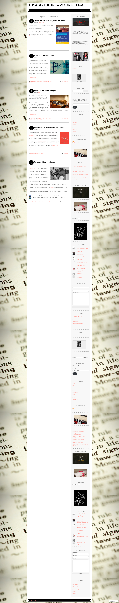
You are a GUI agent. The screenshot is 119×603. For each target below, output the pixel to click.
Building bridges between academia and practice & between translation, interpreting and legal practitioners (56, 10)
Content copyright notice (77, 316)
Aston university (33, 118)
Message (76, 292)
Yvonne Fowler (39, 119)
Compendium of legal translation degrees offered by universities (82, 270)
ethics (45, 81)
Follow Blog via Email (80, 97)
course (43, 118)
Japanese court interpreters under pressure (45, 162)
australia (32, 46)
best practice (36, 46)
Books (39, 129)
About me (74, 326)
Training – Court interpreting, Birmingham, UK (46, 91)
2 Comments (66, 153)
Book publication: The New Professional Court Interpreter (49, 127)
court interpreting (49, 46)
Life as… (74, 124)
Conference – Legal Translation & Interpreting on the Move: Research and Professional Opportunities (80, 174)
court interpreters (42, 46)
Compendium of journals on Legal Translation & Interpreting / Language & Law (82, 255)
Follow (75, 107)
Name (75, 285)
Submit (80, 307)
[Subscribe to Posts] (73, 142)
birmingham (39, 118)
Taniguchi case (32, 134)
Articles (74, 117)
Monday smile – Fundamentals (78, 164)
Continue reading (33, 35)
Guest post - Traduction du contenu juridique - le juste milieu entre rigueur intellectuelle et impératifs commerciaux (82, 264)
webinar (30, 82)
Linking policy (75, 317)
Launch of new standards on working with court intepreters (49, 21)
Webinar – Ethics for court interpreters (44, 55)
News (44, 22)
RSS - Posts (76, 142)
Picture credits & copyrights (78, 323)
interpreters (49, 81)
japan (45, 201)
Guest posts (75, 122)
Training (39, 57)
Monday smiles (75, 125)
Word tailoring (79, 273)
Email (75, 289)
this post (52, 187)
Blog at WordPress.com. (34, 600)
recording (49, 201)
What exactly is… (76, 132)
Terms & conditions (76, 321)
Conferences (40, 22)
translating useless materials (41, 134)
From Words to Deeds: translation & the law (55, 5)
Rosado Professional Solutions (39, 141)
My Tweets (75, 68)
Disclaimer (75, 324)
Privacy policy (75, 319)
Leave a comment (65, 46)
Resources (75, 129)
